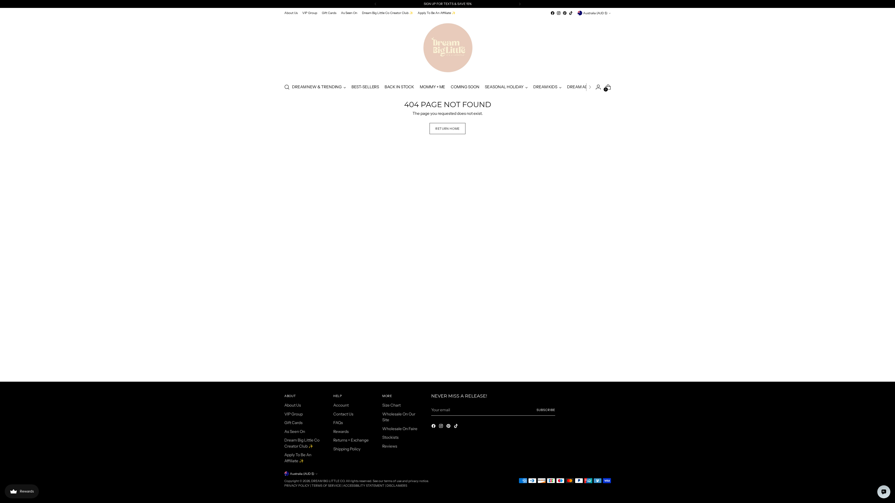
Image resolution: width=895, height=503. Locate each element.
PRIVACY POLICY (297, 485)
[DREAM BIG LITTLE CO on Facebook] (553, 13)
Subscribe (546, 410)
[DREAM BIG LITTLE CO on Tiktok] (571, 13)
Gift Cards (293, 422)
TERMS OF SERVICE (326, 485)
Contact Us (343, 414)
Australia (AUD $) (595, 13)
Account (341, 405)
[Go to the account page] (598, 87)
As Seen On (294, 431)
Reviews (389, 446)
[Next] (520, 4)
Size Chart (391, 405)
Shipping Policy (347, 449)
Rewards (341, 431)
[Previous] (375, 4)
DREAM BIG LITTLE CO (327, 481)
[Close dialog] (886, 453)
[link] (844, 464)
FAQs (338, 422)
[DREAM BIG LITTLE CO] (447, 47)
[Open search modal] (287, 87)
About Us (292, 405)
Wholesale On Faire (399, 428)
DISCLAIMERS (396, 485)
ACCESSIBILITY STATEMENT (363, 485)
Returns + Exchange (351, 440)
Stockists (390, 437)
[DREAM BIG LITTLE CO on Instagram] (559, 13)
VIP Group (293, 414)
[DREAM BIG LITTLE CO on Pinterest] (565, 13)
